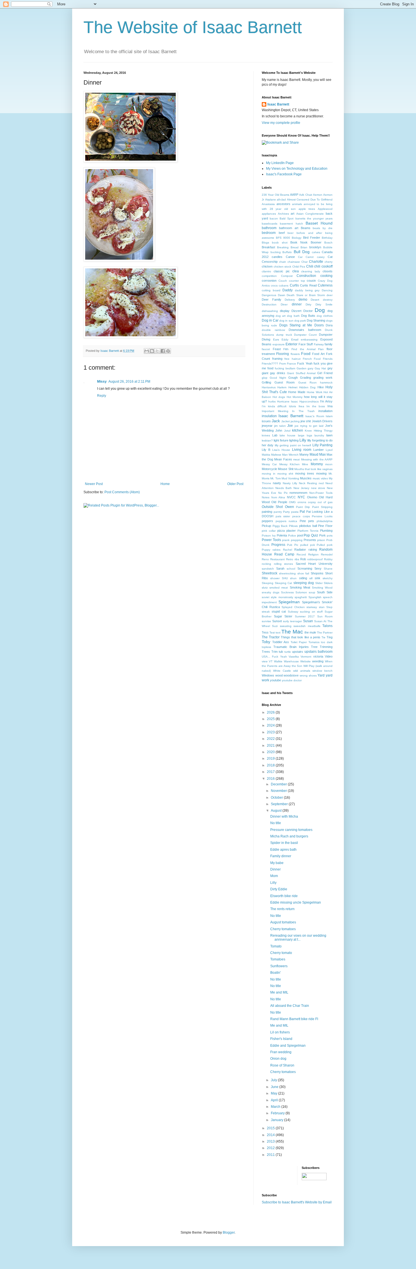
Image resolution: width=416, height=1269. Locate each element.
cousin (311, 280)
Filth (286, 349)
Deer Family (271, 299)
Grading (305, 377)
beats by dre (323, 228)
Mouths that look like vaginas (313, 469)
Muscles (306, 478)
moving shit (285, 473)
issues (266, 421)
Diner (284, 304)
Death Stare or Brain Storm (306, 295)
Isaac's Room (314, 416)
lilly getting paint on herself (293, 445)
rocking (266, 563)
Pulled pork (325, 544)
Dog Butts (308, 315)
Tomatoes (277, 959)
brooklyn (315, 247)
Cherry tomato (281, 953)
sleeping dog (303, 583)
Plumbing (326, 530)
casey (321, 256)
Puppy (266, 549)
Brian (304, 247)
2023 (271, 732)
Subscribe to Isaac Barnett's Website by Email (297, 1202)
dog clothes (325, 315)
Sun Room (325, 616)
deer (330, 295)
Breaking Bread (288, 247)
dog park (300, 320)
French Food (312, 358)
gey (330, 368)
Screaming (304, 568)
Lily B (266, 449)
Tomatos (313, 642)
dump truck (284, 334)
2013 (271, 1141)
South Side (325, 592)
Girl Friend (325, 373)
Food (305, 353)
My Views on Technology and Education (296, 169)
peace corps (301, 516)
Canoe (290, 256)
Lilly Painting (322, 445)
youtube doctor (292, 680)
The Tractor (271, 637)
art (292, 213)
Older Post (235, 484)
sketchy (328, 578)
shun (293, 578)
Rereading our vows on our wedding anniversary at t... (298, 937)
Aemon (317, 194)
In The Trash (303, 411)
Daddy (287, 290)
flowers (295, 354)
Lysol (329, 449)
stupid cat (279, 611)
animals (297, 204)
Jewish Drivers (322, 421)
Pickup (266, 525)
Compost (287, 275)
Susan (308, 621)
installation (325, 411)
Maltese (276, 454)
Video (329, 656)
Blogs (265, 242)
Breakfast (268, 247)
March (276, 1107)
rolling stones (283, 563)
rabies (276, 549)
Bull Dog (302, 251)
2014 (271, 1135)
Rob (303, 559)
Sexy (317, 568)
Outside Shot (272, 507)
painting (267, 511)
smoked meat (278, 587)
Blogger (229, 1232)
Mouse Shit (285, 469)
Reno (265, 559)
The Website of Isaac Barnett (192, 27)
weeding (317, 661)
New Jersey (301, 488)
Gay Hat (320, 368)
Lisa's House (281, 449)
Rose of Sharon (282, 1065)
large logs (305, 435)
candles (277, 256)
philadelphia (325, 521)
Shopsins (317, 573)
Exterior (291, 344)
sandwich (268, 568)
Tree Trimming (322, 646)
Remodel (327, 554)
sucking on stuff (311, 611)
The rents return (282, 909)
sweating (285, 626)
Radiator (300, 549)
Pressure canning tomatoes (291, 830)
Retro (289, 559)
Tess (265, 632)
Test (272, 632)
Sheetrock (269, 573)
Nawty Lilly (290, 483)
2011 (271, 1155)
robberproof (315, 559)
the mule (310, 632)
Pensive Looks (322, 516)
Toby (266, 641)
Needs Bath (283, 488)
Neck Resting (308, 483)
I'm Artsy (326, 401)
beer (290, 232)
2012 (271, 1148)
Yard (321, 675)
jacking (295, 421)
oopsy (312, 502)
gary (310, 368)
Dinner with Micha (284, 816)
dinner (297, 304)
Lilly (302, 440)
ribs (297, 559)
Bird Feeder (311, 237)
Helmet (292, 387)
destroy (328, 299)
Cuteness (325, 285)
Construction (306, 276)
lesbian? (267, 440)
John (278, 430)
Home (165, 484)
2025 (271, 719)
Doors (319, 325)
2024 (271, 725)
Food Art (318, 354)
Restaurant (277, 559)
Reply (101, 396)
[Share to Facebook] (163, 351)
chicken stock (282, 266)
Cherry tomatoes (283, 929)
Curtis (294, 285)
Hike (321, 387)
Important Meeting (275, 411)
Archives (283, 213)
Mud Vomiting (290, 478)
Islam (329, 416)
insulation (269, 416)
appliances (269, 213)
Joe (290, 426)
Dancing (327, 290)
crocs (274, 285)
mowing (321, 473)
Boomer (316, 242)
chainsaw (294, 261)
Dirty (308, 304)
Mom (274, 876)
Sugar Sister (283, 616)
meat (296, 459)
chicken (267, 266)
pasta (295, 511)
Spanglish (314, 597)
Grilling (266, 382)
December (279, 784)
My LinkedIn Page (280, 163)
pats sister (283, 516)
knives (266, 435)
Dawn (281, 295)
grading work (323, 377)
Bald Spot (286, 218)
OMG (292, 502)
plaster (291, 530)
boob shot (279, 242)
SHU (285, 578)
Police (292, 535)
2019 (271, 758)
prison (321, 540)
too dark (327, 642)
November (279, 791)
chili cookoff (323, 266)
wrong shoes (308, 675)
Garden (301, 368)
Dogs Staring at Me (295, 325)
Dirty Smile (324, 304)
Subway (293, 611)
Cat (330, 256)
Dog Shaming (316, 320)
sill (310, 578)
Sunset (277, 621)
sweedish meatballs (306, 626)
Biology (296, 237)
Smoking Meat (300, 587)
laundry (319, 435)
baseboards (269, 223)
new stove (318, 488)
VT (271, 661)
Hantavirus (269, 387)
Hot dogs (279, 396)
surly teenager (292, 621)
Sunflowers (279, 966)
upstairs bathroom (319, 652)
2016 (271, 779)
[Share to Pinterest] (168, 351)
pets (311, 521)
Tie (323, 637)
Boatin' (275, 973)
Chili (309, 266)
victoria (318, 656)
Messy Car (269, 464)
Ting (330, 637)
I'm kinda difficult (274, 406)
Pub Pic (292, 544)
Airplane (270, 199)
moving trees (304, 473)
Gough (293, 377)
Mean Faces (283, 459)
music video (320, 478)
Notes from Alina (273, 497)
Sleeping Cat (283, 583)
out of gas (325, 502)
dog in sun (286, 320)
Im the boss (315, 406)
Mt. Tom (275, 478)
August (276, 811)
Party (286, 511)
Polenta (282, 535)
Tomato (276, 946)
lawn (329, 435)
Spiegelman (289, 602)
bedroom (269, 233)
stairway (311, 607)
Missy (102, 381)
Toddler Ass (280, 642)
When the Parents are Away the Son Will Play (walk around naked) (297, 666)
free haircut (292, 358)
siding (303, 578)
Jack (276, 421)
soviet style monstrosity (277, 597)
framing (277, 358)
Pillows (293, 525)
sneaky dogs (270, 592)
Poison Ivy (269, 535)
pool (300, 535)
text (278, 632)
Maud (314, 454)
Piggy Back (280, 525)
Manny (304, 454)
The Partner (325, 632)
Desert (315, 299)
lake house (287, 435)
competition (269, 275)
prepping (297, 540)
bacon (274, 218)
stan (322, 607)
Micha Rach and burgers (289, 836)
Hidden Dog (307, 387)
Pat (302, 512)
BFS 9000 (283, 237)
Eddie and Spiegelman (288, 1046)
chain (282, 261)
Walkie (278, 661)
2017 (271, 772)
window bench (322, 670)
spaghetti (301, 597)
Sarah (280, 568)
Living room (301, 450)
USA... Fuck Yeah (274, 656)
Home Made (296, 392)
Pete (303, 521)
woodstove (291, 675)
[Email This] (146, 351)
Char (304, 261)
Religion (313, 554)
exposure (279, 344)
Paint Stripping (322, 507)
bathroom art (288, 228)
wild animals (301, 670)
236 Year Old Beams (275, 194)
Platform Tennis (307, 530)
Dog (320, 310)
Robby (328, 559)
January (277, 1120)
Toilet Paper (299, 642)
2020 (271, 752)
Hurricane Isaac (287, 401)
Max (322, 454)
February (278, 1113)
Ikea (301, 406)
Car (300, 256)
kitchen (297, 430)
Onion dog (278, 1059)
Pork (322, 535)
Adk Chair (305, 194)
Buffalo (287, 252)
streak (266, 611)
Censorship (270, 261)
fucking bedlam (285, 368)
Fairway (319, 344)
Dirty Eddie (278, 889)
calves (316, 252)
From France (287, 363)
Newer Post (94, 484)
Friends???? (270, 363)
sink (317, 578)
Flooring (282, 354)
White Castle (282, 670)
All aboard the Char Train (289, 1006)
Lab (274, 435)
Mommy (317, 464)
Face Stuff (306, 344)
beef (282, 232)
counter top (297, 280)
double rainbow (273, 329)
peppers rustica (286, 521)
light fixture (281, 440)
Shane (328, 568)
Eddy (285, 339)
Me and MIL (279, 992)
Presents (310, 540)
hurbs (272, 401)
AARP (294, 194)
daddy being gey (307, 290)
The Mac (292, 632)
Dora (329, 325)
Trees (266, 651)
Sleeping (267, 583)
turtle (287, 651)
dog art (281, 315)
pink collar (269, 530)
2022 (271, 739)
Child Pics (298, 266)
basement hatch (291, 223)
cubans (283, 285)
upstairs (297, 651)
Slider (319, 583)
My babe (277, 863)
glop (264, 377)
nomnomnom (298, 492)
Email (294, 339)
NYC (301, 497)
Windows (268, 675)
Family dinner (280, 856)
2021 (271, 745)
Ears (276, 339)
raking (312, 549)
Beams (305, 228)
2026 (271, 712)
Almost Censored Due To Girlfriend (310, 199)
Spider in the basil (284, 843)
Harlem (281, 387)
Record (301, 554)
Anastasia (268, 204)
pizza (281, 530)
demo (303, 299)
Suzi (275, 626)
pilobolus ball (308, 525)
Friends (328, 358)
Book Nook (299, 242)
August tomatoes (283, 922)
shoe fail (303, 573)
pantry (278, 511)
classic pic (282, 271)
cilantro (266, 271)
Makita (266, 454)
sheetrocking (287, 573)
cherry (329, 261)
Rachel (287, 549)
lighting (294, 440)
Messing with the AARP (317, 459)
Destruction (269, 304)
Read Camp (284, 554)
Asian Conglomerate (310, 213)
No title (275, 823)
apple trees (307, 208)
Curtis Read (308, 285)
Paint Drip (303, 507)
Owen (289, 507)
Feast (277, 349)
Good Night (278, 377)
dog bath (293, 315)
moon (329, 464)
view (264, 661)
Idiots (292, 406)
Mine (305, 464)
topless (266, 646)
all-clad (281, 199)
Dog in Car (270, 320)
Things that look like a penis (300, 637)
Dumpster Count (305, 334)
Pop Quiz (311, 535)
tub (281, 651)
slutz (265, 587)
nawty (277, 483)
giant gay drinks (273, 373)
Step (329, 607)
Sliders (328, 583)
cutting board (271, 290)
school (291, 568)
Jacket (285, 421)
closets (328, 271)
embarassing (309, 339)
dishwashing (270, 311)
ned (321, 483)
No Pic (283, 492)
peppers (267, 521)
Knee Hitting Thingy (319, 430)
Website (305, 661)
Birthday (327, 237)
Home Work (314, 392)
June (275, 1087)
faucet (266, 349)
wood (279, 675)
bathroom (269, 228)
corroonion (269, 280)
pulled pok (307, 544)
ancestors (283, 204)
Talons (327, 626)
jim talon (280, 425)
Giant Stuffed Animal (301, 373)
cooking (326, 276)
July (274, 1080)
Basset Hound (319, 223)
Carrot (310, 256)
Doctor (308, 311)
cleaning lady (310, 271)
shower (275, 578)
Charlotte (316, 262)
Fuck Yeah (304, 363)
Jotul (287, 430)
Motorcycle (269, 469)
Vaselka (294, 656)
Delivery (290, 299)
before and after (309, 232)
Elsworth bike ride (284, 896)
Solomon (301, 592)
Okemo (312, 497)
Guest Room (285, 382)
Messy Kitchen (289, 464)
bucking (276, 252)
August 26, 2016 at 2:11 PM (129, 381)
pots (330, 535)
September (280, 804)
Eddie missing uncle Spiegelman (295, 902)
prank (286, 540)
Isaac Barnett (278, 104)
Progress (278, 545)
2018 (271, 765)
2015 (271, 1128)
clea (295, 271)
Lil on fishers (280, 1032)
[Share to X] (157, 351)
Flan (321, 349)
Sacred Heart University (314, 563)
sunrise (266, 621)
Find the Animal (303, 349)
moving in (268, 473)
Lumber (318, 449)
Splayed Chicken (293, 607)
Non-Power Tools (321, 492)
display (285, 311)
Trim (274, 651)
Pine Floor (325, 525)
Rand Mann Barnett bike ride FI (294, 1019)
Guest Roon (307, 382)
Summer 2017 (305, 616)
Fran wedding (280, 1052)
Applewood (325, 208)
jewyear (267, 425)
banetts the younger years (314, 218)
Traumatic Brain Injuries (291, 646)
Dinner (275, 869)
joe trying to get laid (309, 425)
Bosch (328, 242)
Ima (330, 406)
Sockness (287, 592)
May (274, 1093)
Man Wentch (290, 454)
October (277, 798)
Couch (282, 280)
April (275, 1100)
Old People (279, 502)
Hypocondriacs (309, 401)
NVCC (291, 497)
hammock (326, 382)
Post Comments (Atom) (122, 492)
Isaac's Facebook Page (284, 174)
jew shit (306, 421)
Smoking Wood (322, 587)
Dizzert (296, 311)
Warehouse (291, 661)
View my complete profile (281, 123)
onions (301, 502)
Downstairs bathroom (305, 329)
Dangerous (269, 295)
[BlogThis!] (152, 351)
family (329, 344)
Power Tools (271, 540)
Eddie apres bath (283, 850)
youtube (275, 680)
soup (312, 592)
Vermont (306, 656)
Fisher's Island (281, 1039)
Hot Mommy (295, 396)
